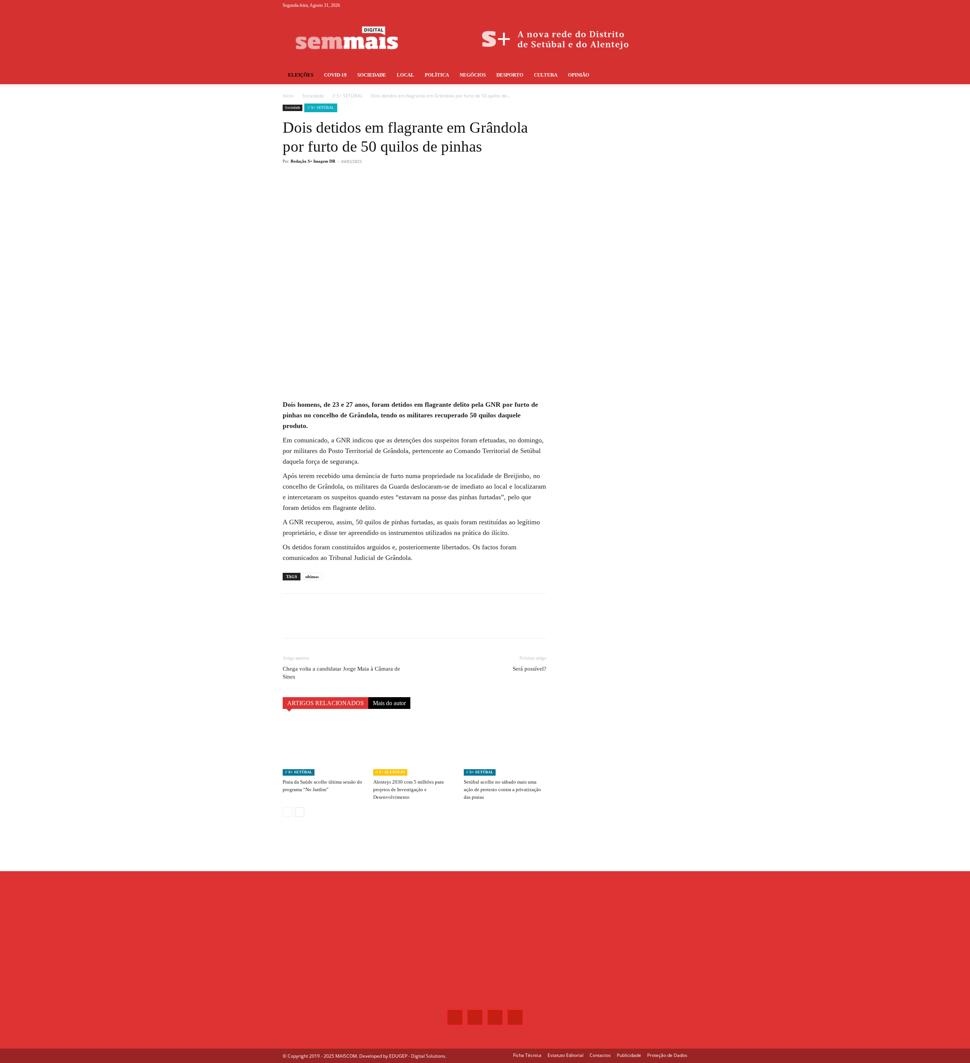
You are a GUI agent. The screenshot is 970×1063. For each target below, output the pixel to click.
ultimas (312, 576)
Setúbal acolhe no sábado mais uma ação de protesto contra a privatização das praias (502, 789)
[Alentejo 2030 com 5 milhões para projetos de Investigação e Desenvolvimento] (414, 747)
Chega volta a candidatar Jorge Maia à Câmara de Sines (341, 673)
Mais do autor (389, 703)
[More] (408, 191)
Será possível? (529, 669)
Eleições (300, 75)
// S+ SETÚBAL (347, 96)
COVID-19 (335, 75)
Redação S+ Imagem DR (313, 161)
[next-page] (299, 812)
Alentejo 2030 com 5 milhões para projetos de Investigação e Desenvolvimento (408, 789)
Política (437, 75)
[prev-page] (287, 812)
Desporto (509, 75)
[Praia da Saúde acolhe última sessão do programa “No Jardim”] (324, 747)
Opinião (578, 75)
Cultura (545, 75)
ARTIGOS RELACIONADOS (325, 703)
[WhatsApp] (390, 191)
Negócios (473, 75)
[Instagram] (656, 5)
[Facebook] (644, 5)
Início (288, 96)
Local (405, 75)
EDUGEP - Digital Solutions (417, 1056)
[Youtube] (681, 5)
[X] (669, 5)
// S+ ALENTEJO (390, 772)
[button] (678, 75)
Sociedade (371, 75)
